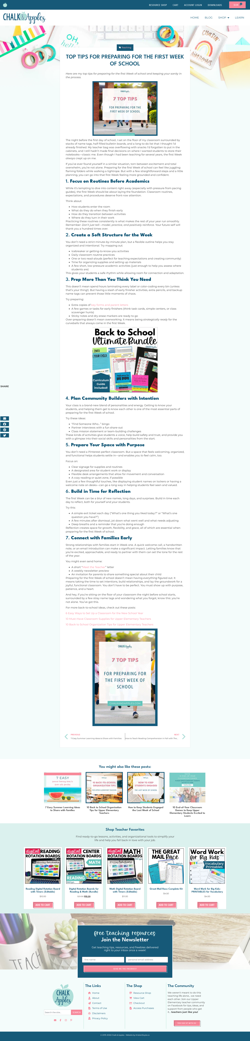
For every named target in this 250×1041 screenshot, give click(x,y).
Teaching (126, 47)
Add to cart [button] (43, 904)
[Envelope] (55, 1020)
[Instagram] (66, 1020)
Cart (175, 5)
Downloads (215, 5)
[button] (4, 418)
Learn (239, 17)
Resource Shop (158, 5)
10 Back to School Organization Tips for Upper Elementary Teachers (109, 624)
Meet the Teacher (93, 567)
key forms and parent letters (109, 305)
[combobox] (57, 1012)
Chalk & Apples (117, 1035)
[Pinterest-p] (71, 1020)
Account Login (193, 5)
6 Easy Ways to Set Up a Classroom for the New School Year (104, 613)
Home (194, 17)
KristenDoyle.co (143, 1035)
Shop (222, 17)
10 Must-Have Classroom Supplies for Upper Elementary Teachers (108, 618)
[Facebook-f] (60, 1020)
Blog (209, 17)
